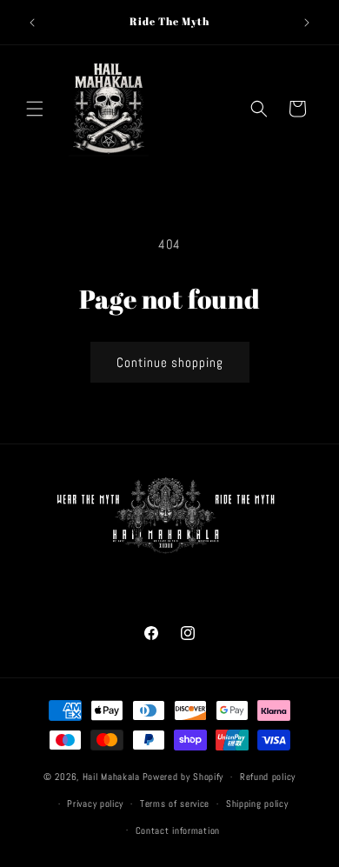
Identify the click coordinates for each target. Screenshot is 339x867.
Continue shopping (169, 362)
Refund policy (268, 776)
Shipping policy (257, 803)
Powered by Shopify (183, 776)
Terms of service (174, 803)
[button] (35, 109)
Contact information (178, 830)
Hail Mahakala (111, 776)
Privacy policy (95, 803)
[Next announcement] (307, 22)
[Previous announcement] (32, 22)
